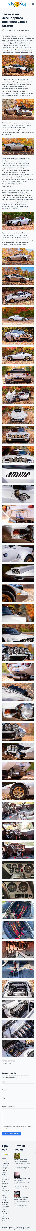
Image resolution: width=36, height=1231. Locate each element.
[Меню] (33, 4)
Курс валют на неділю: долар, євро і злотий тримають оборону (21, 1199)
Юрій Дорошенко (20, 1163)
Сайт (3, 1098)
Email (4, 1090)
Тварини (27, 30)
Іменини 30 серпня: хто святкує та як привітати (21, 1160)
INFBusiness (25, 1229)
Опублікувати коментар (11, 1133)
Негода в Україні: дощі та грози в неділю (22, 1179)
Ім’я (3, 1081)
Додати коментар (8, 1107)
